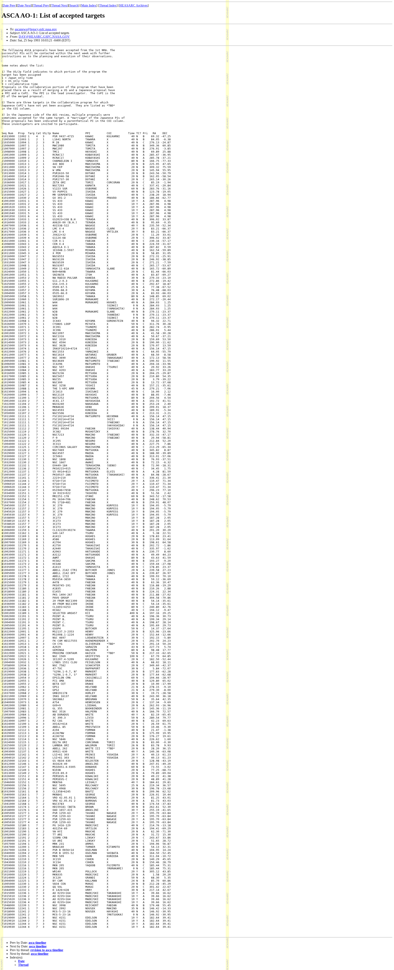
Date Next (24, 5)
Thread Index (108, 5)
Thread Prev (41, 5)
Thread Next (59, 5)
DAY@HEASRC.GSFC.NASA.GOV (44, 36)
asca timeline (37, 942)
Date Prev (9, 5)
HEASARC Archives (133, 5)
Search (74, 5)
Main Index (88, 5)
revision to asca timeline (46, 950)
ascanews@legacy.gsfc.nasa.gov (36, 29)
